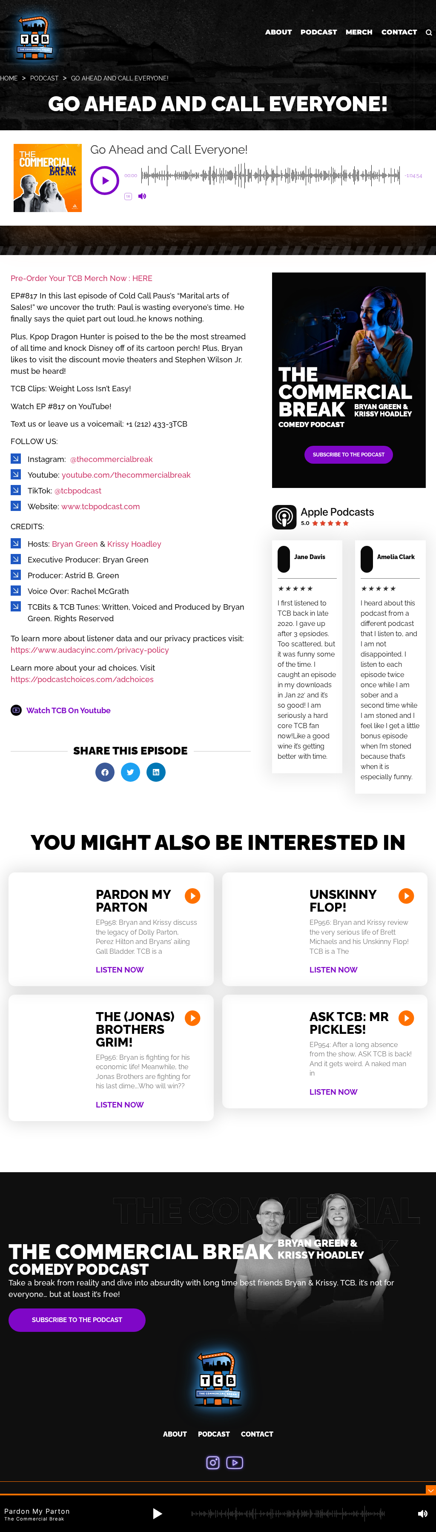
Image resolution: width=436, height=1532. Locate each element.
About (278, 32)
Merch (359, 32)
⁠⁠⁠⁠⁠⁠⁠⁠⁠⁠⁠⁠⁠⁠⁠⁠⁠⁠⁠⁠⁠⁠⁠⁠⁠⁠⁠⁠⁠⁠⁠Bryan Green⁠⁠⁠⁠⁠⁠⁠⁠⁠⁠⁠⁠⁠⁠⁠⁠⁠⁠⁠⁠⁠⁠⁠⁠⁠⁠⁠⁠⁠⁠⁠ (75, 543)
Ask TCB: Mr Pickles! (349, 1023)
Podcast (319, 32)
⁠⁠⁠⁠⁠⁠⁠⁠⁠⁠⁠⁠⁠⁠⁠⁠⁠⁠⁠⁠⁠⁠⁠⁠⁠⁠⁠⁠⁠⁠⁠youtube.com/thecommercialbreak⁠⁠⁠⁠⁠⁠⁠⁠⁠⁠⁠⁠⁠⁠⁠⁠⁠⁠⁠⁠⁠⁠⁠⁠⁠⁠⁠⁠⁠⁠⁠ (126, 475)
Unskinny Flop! (343, 901)
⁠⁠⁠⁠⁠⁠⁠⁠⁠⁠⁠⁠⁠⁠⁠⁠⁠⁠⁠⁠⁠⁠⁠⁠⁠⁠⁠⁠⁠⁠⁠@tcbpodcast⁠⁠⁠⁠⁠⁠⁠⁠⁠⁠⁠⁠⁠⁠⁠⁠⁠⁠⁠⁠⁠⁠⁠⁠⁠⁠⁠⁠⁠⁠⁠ (77, 490)
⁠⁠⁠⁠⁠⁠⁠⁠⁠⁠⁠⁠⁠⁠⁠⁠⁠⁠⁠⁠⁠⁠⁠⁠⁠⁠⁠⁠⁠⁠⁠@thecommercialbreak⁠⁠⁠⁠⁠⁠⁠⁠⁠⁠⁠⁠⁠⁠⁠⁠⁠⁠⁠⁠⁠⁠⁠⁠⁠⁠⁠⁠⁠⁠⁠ (111, 459)
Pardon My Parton (133, 901)
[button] (104, 180)
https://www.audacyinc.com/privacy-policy (90, 650)
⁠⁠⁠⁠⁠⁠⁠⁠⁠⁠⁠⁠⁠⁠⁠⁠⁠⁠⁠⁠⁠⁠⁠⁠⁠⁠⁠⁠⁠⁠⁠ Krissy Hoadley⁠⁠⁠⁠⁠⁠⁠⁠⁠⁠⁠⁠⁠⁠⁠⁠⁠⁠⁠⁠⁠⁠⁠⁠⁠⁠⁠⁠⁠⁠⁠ (133, 543)
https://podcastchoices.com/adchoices (82, 679)
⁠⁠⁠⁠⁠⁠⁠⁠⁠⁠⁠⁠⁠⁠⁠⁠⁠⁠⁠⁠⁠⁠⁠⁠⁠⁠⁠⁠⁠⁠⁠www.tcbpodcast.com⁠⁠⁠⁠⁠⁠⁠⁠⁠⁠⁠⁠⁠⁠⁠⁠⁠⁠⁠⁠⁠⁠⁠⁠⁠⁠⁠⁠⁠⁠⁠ (100, 506)
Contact (399, 32)
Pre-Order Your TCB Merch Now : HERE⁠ (81, 278)
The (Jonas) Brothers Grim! (135, 1029)
